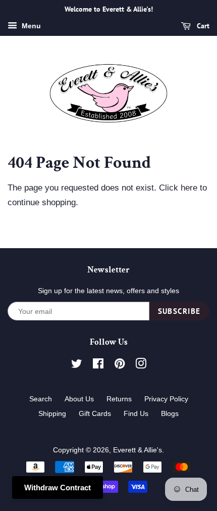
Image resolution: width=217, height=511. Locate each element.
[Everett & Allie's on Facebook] (98, 365)
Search (40, 399)
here (189, 188)
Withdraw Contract (57, 487)
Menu (30, 26)
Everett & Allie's (137, 450)
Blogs (170, 413)
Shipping (52, 413)
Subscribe (179, 311)
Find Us (136, 413)
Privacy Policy (166, 399)
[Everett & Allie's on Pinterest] (119, 365)
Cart (202, 25)
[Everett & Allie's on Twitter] (76, 365)
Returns (119, 399)
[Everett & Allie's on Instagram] (140, 365)
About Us (79, 399)
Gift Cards (95, 413)
